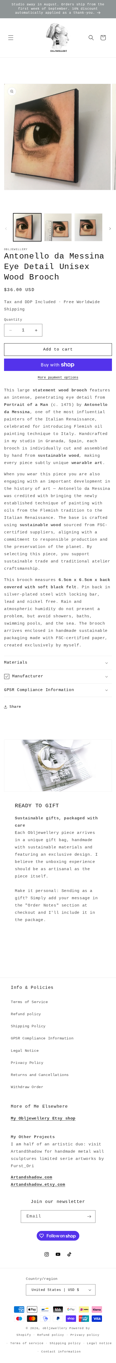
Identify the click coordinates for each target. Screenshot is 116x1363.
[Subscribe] (89, 1216)
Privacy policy (85, 1335)
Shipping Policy (28, 1026)
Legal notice (99, 1343)
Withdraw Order (27, 1087)
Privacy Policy (27, 1063)
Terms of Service (29, 1002)
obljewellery (55, 1328)
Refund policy (26, 1014)
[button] (11, 38)
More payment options (58, 378)
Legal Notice (25, 1051)
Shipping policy (65, 1343)
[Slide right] (110, 229)
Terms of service (26, 1343)
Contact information (61, 1351)
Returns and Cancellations (40, 1075)
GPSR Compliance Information (42, 1038)
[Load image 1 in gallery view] (27, 227)
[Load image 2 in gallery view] (58, 227)
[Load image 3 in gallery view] (88, 227)
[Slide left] (6, 229)
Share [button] (15, 706)
